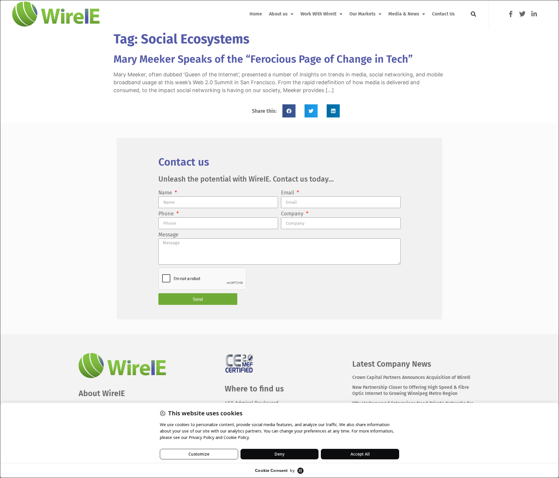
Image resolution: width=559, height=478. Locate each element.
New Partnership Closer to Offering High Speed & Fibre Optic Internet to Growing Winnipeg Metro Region (410, 390)
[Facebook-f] (510, 14)
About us (278, 14)
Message (168, 235)
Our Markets (362, 14)
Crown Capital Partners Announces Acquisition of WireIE (411, 377)
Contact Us (443, 14)
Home (256, 14)
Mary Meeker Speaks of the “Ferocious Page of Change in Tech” (263, 59)
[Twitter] (522, 14)
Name (166, 193)
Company (293, 214)
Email (288, 193)
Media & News (403, 14)
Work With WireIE (318, 14)
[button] (473, 14)
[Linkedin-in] (534, 14)
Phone (166, 214)
